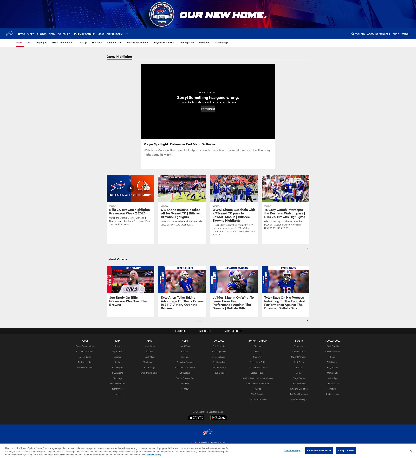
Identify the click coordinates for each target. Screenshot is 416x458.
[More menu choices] (126, 34)
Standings (117, 378)
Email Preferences (332, 351)
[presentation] (308, 248)
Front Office (117, 389)
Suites (299, 373)
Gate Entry (257, 357)
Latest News (149, 346)
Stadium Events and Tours (257, 383)
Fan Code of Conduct (257, 367)
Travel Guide (219, 373)
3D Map (257, 389)
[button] (208, 109)
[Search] (352, 34)
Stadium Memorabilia (257, 399)
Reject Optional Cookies (319, 450)
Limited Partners (117, 383)
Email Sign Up (332, 346)
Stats (117, 362)
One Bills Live (332, 383)
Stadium (257, 346)
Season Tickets (299, 351)
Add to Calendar (219, 367)
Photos (332, 389)
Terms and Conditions (299, 389)
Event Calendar (219, 357)
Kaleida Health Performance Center (258, 378)
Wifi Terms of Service (85, 351)
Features (149, 351)
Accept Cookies (346, 450)
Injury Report (117, 367)
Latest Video (185, 346)
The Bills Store (257, 394)
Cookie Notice (85, 357)
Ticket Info (298, 346)
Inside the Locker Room (185, 367)
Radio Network (332, 394)
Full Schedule (219, 346)
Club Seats (299, 362)
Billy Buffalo (332, 367)
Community (332, 373)
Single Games (299, 378)
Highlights (185, 357)
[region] (208, 451)
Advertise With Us (85, 367)
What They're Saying (150, 373)
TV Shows (185, 389)
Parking (257, 351)
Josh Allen (149, 357)
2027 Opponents (219, 351)
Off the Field (185, 373)
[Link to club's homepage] (9, 34)
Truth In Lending (85, 362)
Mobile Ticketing (299, 383)
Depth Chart (117, 351)
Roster (117, 346)
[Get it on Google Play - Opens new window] (218, 419)
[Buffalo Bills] (208, 432)
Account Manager (298, 399)
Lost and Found (258, 373)
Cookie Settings (292, 450)
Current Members (298, 357)
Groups (299, 367)
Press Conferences (185, 362)
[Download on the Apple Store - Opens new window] (196, 418)
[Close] (410, 450)
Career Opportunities (85, 346)
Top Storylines (149, 362)
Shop (332, 357)
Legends (117, 394)
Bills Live (185, 351)
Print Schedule (219, 362)
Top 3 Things (149, 367)
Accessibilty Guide (258, 362)
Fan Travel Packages (299, 394)
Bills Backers (332, 362)
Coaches (117, 357)
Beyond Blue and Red (185, 378)
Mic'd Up (185, 383)
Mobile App (333, 378)
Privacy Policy (154, 454)
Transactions (117, 373)
